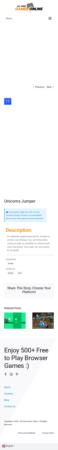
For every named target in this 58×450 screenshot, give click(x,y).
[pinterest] (16, 374)
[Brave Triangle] (15, 320)
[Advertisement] (29, 54)
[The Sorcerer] (43, 320)
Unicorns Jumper (19, 201)
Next (49, 87)
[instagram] (11, 374)
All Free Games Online (29, 421)
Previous (39, 87)
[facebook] (5, 374)
